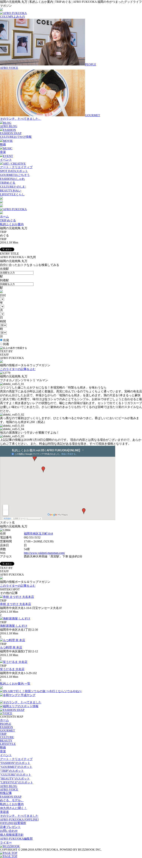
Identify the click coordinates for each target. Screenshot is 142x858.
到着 (5, 344)
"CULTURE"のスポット (15, 774)
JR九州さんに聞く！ (13, 808)
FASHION (6, 727)
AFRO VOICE (9, 67)
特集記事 (6, 793)
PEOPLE (5, 723)
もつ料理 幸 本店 (11, 647)
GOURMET (7, 730)
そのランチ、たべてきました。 (20, 118)
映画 (3, 144)
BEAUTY (6, 740)
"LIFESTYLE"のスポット (16, 782)
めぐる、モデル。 (12, 800)
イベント (6, 159)
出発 (5, 340)
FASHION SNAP (10, 133)
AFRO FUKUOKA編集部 (16, 838)
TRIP (3, 733)
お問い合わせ (9, 830)
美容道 (4, 811)
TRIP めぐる (8, 220)
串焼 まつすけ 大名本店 (15, 604)
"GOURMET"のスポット (16, 766)
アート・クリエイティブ (16, 167)
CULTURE (7, 737)
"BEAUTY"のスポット (15, 778)
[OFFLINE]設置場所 (13, 823)
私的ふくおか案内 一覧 (15, 683)
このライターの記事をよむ (18, 369)
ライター (6, 842)
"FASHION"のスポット (15, 763)
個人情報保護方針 (12, 834)
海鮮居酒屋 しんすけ (13, 625)
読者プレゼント (10, 827)
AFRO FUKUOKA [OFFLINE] (19, 819)
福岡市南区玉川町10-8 (38, 533)
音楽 (3, 152)
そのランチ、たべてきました (19, 815)
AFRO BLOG (8, 126)
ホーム (4, 216)
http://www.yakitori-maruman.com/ (44, 552)
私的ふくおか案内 (12, 224)
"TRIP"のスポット (12, 770)
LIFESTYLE (8, 743)
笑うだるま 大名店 (12, 669)
